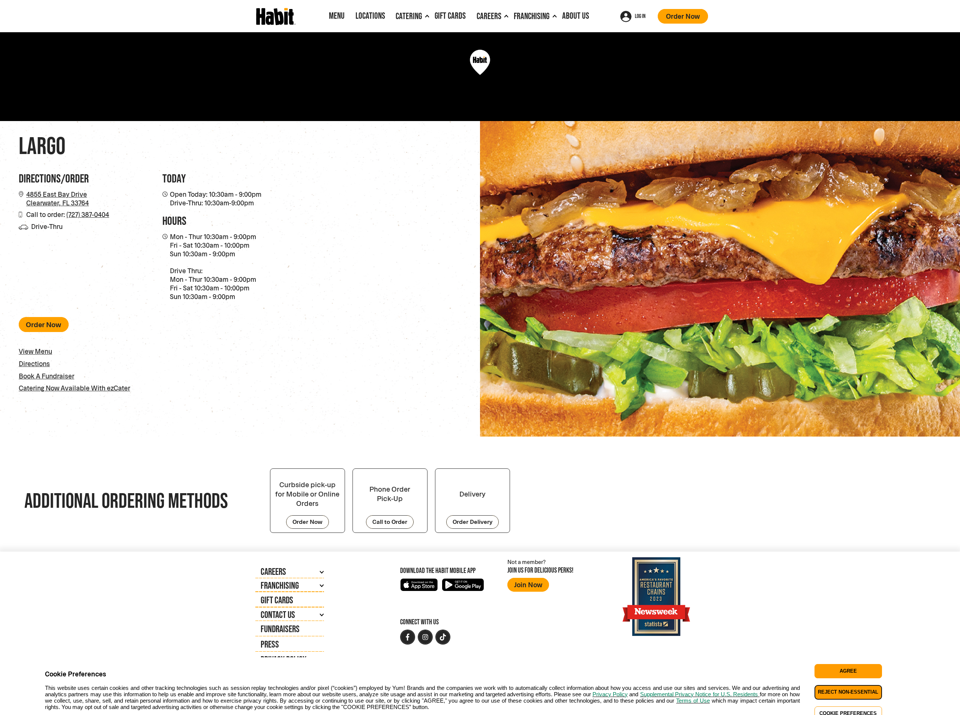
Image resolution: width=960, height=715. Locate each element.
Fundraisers (280, 628)
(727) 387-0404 (87, 214)
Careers (489, 16)
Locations (370, 15)
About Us (575, 15)
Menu (337, 15)
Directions (34, 363)
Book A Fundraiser (46, 376)
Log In (640, 16)
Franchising (531, 16)
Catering (409, 16)
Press (270, 644)
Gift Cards (450, 15)
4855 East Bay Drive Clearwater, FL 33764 (57, 198)
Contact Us (278, 614)
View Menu (35, 351)
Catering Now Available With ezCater (86, 388)
